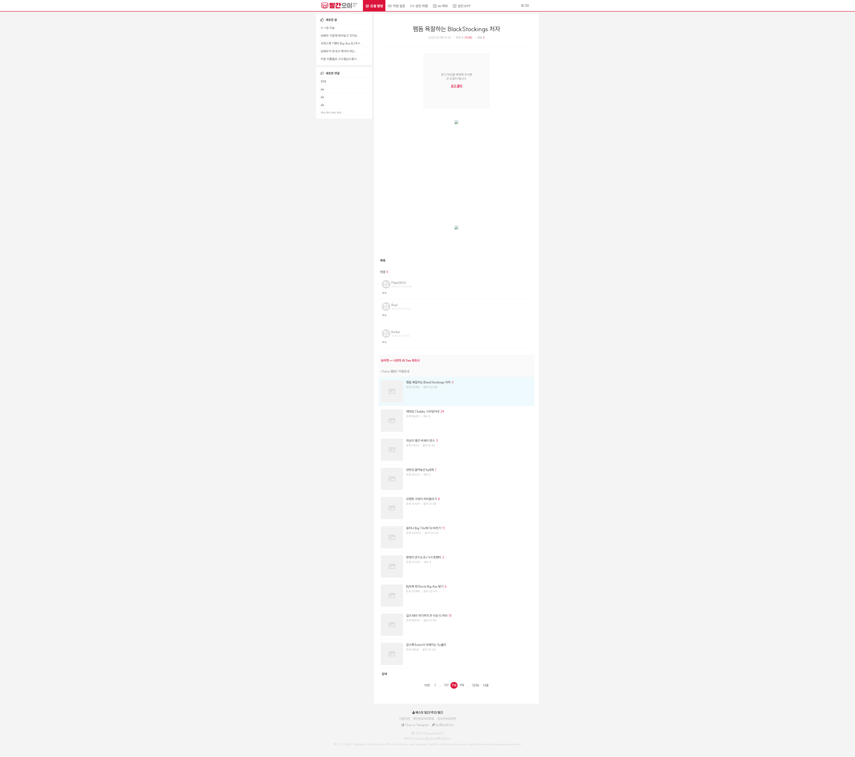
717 (446, 685)
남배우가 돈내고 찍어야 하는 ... (339, 51)
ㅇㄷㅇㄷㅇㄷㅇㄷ (331, 113)
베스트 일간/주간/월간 (429, 712)
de (322, 89)
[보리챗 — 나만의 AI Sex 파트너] (456, 360)
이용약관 (404, 719)
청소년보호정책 (446, 719)
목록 (382, 260)
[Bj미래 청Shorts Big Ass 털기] (456, 595)
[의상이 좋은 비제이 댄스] (456, 449)
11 (443, 528)
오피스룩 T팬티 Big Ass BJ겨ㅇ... (341, 43)
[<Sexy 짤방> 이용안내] (456, 371)
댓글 (480, 37)
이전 (427, 685)
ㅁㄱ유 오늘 (328, 28)
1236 (475, 685)
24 (442, 411)
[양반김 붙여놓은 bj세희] (456, 478)
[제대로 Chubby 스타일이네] (456, 420)
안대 (323, 81)
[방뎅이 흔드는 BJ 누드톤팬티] (456, 566)
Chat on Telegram (417, 725)
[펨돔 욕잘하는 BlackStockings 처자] (456, 391)
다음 (486, 685)
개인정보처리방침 (423, 719)
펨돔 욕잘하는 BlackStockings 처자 (456, 29)
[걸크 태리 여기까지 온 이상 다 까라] (456, 624)
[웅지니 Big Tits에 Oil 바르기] (456, 537)
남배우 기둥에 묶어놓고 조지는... (340, 36)
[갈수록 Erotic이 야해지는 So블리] (456, 653)
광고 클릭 (456, 86)
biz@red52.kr (445, 725)
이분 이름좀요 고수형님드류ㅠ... (340, 59)
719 (461, 685)
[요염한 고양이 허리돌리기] (456, 508)
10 (450, 616)
